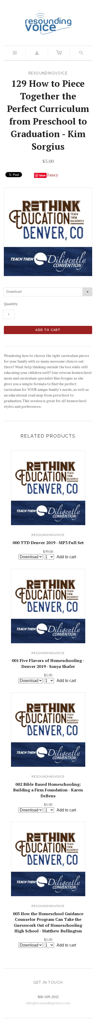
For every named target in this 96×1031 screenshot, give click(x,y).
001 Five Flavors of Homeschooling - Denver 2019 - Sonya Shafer (48, 663)
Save (42, 175)
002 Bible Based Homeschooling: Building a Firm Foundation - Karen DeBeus (48, 790)
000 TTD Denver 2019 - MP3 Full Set (48, 542)
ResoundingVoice (48, 535)
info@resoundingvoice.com (48, 1002)
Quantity (11, 303)
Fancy (52, 175)
